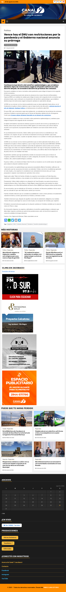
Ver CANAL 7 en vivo (12, 525)
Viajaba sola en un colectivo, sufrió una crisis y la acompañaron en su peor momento (49, 433)
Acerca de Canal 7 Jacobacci (12, 562)
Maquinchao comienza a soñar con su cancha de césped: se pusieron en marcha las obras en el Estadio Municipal (16, 464)
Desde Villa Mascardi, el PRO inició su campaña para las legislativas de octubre (54, 255)
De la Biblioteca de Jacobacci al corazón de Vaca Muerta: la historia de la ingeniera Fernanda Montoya (16, 433)
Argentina (9, 224)
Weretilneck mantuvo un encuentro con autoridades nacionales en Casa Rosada (48, 463)
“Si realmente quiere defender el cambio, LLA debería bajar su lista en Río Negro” (32, 255)
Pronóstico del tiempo (8, 271)
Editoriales (7, 549)
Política (7, 30)
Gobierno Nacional (21, 224)
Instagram (5, 574)
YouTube (5, 578)
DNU (14, 224)
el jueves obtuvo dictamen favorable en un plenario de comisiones (31, 115)
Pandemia (30, 224)
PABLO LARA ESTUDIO (51, 587)
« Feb (3, 513)
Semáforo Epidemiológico (40, 224)
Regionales (10, 250)
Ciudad (4, 428)
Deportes (5, 459)
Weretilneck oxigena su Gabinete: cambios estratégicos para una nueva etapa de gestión (11, 255)
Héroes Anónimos (10, 537)
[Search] (63, 21)
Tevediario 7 (8, 543)
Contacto (5, 566)
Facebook (5, 570)
